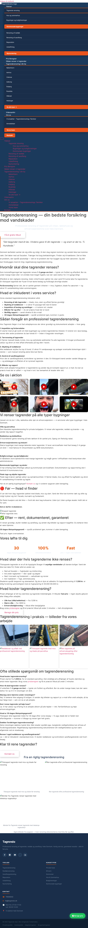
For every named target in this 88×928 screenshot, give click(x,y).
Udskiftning (10, 47)
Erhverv (49, 871)
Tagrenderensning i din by (16, 64)
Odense (9, 77)
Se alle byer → (12, 107)
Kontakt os (31, 484)
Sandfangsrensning (9, 874)
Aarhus (8, 72)
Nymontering (11, 53)
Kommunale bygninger (15, 26)
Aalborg (9, 82)
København (10, 68)
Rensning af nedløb (13, 33)
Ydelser (9, 6)
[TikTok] (20, 855)
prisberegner (14, 608)
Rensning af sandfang (14, 37)
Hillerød (9, 96)
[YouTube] (15, 855)
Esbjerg (9, 86)
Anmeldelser (10, 123)
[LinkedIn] (25, 855)
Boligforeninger (51, 880)
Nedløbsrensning (8, 871)
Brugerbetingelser (44, 925)
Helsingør (9, 101)
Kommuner (50, 874)
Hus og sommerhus (13, 15)
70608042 (9, 897)
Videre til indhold (7, 1)
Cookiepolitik (18, 925)
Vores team (11, 130)
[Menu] (2, 139)
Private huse (50, 868)
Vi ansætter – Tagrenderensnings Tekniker (21, 119)
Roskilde (9, 91)
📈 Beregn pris (77, 916)
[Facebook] (5, 855)
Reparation (10, 42)
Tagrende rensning (13, 10)
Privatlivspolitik (7, 925)
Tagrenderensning (9, 868)
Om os (8, 115)
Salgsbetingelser (30, 925)
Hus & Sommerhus (52, 877)
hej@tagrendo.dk (11, 901)
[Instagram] (10, 855)
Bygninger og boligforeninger (16, 20)
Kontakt (10, 135)
